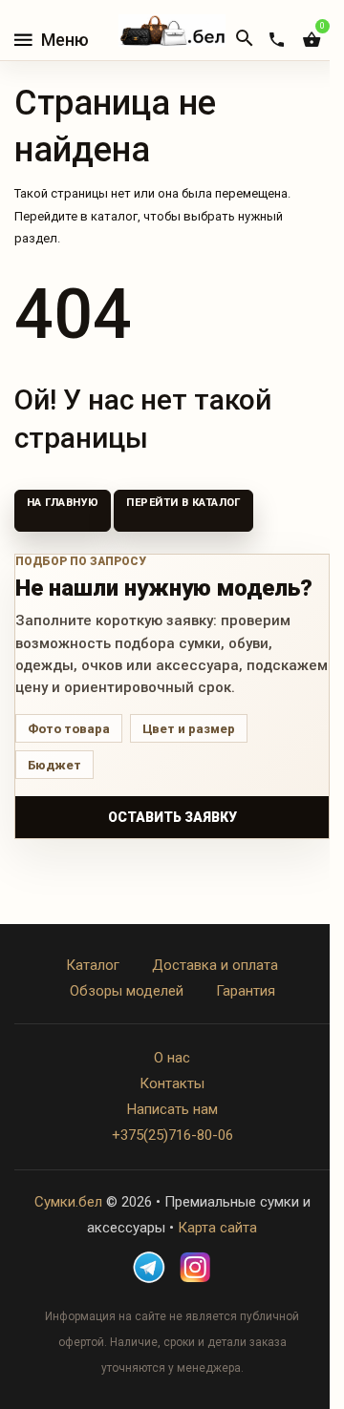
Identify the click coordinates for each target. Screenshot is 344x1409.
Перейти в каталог (183, 502)
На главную (62, 502)
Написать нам (172, 1109)
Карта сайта (217, 1227)
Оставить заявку (172, 817)
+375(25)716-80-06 (172, 1135)
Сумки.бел (68, 1201)
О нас (172, 1057)
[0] (311, 39)
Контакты (172, 1083)
